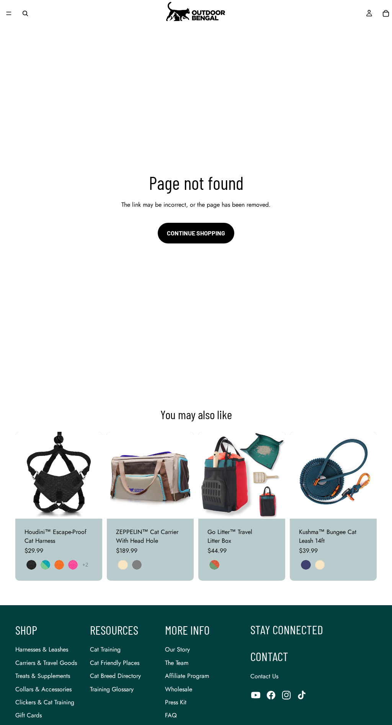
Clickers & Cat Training (44, 702)
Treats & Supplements (42, 675)
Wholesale (178, 689)
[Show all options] (85, 564)
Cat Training (105, 649)
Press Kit (175, 702)
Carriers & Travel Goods (46, 662)
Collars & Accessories (43, 689)
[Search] (25, 13)
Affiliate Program (187, 675)
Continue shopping (196, 233)
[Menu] (9, 13)
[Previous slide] (23, 475)
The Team (176, 662)
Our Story (177, 649)
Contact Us (264, 676)
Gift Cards (28, 715)
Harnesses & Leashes (41, 649)
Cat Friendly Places (114, 662)
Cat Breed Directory (115, 675)
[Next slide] (93, 475)
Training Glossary (112, 689)
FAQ (171, 715)
